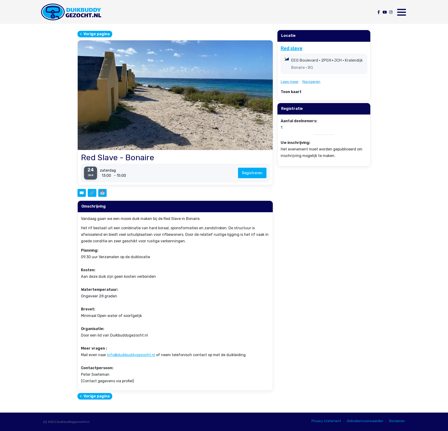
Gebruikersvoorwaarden (365, 421)
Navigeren (311, 82)
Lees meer (290, 82)
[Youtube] (385, 12)
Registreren (252, 173)
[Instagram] (391, 12)
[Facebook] (379, 12)
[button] (401, 12)
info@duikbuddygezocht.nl (131, 355)
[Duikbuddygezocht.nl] (71, 11)
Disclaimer (397, 421)
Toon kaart (291, 92)
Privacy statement (326, 421)
